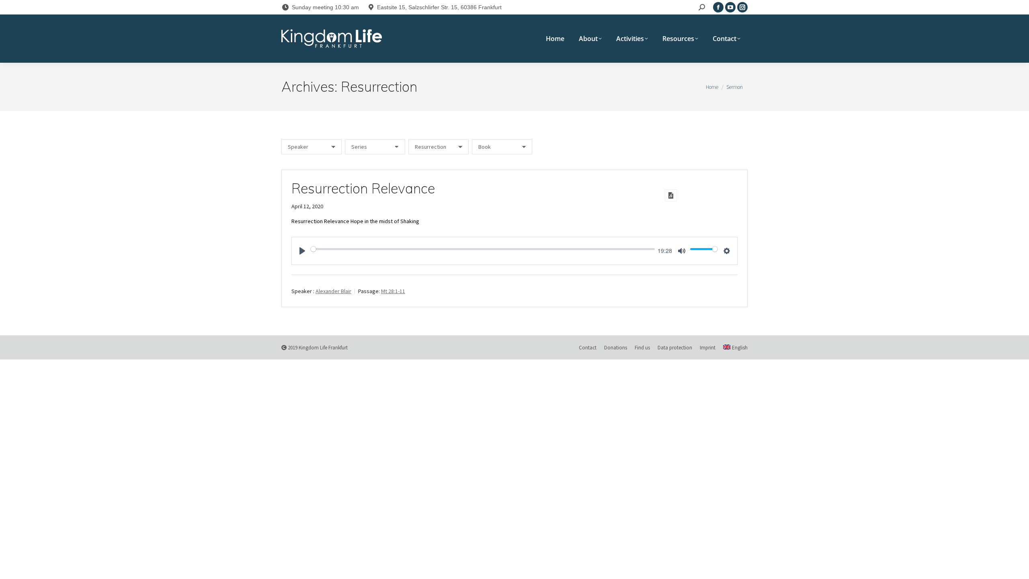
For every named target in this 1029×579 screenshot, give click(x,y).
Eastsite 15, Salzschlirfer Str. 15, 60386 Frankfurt (439, 7)
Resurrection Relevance (363, 188)
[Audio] (671, 195)
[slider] (483, 249)
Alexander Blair (333, 291)
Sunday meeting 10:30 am (325, 7)
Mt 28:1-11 (393, 291)
